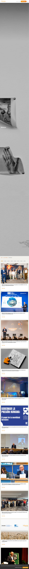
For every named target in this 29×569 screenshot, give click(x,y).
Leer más (3, 288)
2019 (24, 261)
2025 (5, 261)
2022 (15, 261)
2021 (18, 261)
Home (1, 257)
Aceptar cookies (25, 567)
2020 (21, 261)
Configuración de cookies (18, 567)
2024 (8, 261)
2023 (12, 261)
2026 (2, 261)
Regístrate (24, 1)
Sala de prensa (5, 257)
